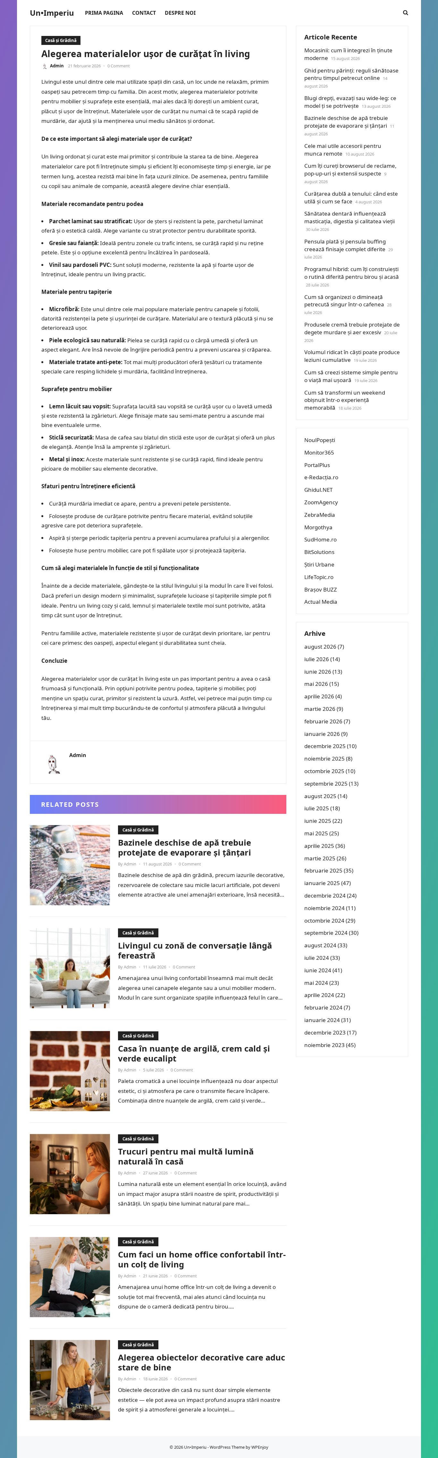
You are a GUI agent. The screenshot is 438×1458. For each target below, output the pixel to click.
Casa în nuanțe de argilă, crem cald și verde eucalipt (194, 1053)
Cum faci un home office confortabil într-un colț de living (202, 1259)
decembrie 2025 (325, 746)
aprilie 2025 (319, 845)
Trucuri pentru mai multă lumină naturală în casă (186, 1156)
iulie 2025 (316, 808)
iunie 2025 (317, 820)
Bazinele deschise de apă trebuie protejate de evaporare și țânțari (184, 847)
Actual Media (320, 601)
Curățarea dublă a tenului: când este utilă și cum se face (351, 197)
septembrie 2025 (326, 783)
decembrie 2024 (325, 895)
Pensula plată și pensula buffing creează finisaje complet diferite (345, 245)
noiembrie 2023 (324, 1045)
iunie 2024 (317, 970)
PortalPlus (317, 465)
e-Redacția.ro (321, 477)
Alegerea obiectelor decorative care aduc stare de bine (201, 1362)
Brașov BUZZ (320, 589)
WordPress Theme (227, 1447)
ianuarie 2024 (322, 1020)
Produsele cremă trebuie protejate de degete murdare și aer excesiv (352, 328)
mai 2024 (316, 982)
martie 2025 (319, 858)
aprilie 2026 (319, 696)
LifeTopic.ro (318, 577)
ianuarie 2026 (322, 734)
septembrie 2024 (326, 932)
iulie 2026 (316, 659)
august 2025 (320, 796)
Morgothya (318, 527)
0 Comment (118, 66)
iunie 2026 (317, 671)
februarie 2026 (323, 721)
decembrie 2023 (325, 1032)
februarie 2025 (323, 870)
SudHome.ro (320, 539)
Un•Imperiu (52, 13)
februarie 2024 (323, 1007)
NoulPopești (319, 440)
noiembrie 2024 (324, 908)
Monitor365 (319, 452)
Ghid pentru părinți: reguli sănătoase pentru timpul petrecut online (351, 74)
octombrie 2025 (324, 771)
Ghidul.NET (318, 489)
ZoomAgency (321, 502)
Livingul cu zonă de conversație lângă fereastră (195, 950)
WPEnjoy (259, 1447)
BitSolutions (319, 552)
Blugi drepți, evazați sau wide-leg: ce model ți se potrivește (350, 101)
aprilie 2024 (319, 995)
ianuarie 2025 (322, 883)
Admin (57, 66)
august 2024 (320, 945)
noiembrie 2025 (324, 758)
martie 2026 (319, 708)
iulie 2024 (316, 957)
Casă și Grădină (61, 40)
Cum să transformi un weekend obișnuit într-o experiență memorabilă (344, 400)
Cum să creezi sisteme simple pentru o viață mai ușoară (351, 376)
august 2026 (320, 646)
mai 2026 (316, 683)
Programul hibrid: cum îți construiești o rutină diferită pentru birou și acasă (351, 272)
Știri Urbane (319, 564)
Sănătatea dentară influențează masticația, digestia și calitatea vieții (349, 217)
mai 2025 (316, 833)
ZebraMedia (319, 514)
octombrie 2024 (324, 920)
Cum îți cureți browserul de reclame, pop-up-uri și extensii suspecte (350, 169)
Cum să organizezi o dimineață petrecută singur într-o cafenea (344, 300)
